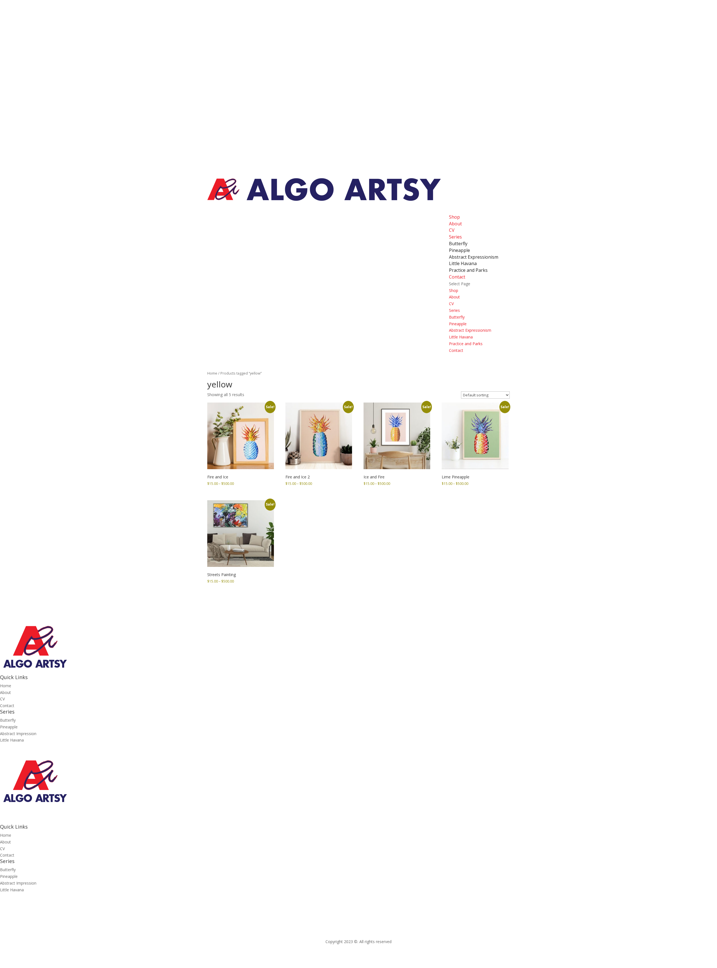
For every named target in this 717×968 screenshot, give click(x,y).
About (455, 224)
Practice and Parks (468, 270)
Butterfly (458, 243)
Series (454, 310)
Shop (453, 290)
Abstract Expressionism (473, 257)
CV (451, 303)
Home (212, 373)
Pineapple (459, 250)
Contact (456, 350)
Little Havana (463, 263)
